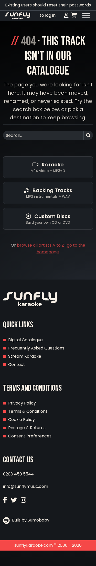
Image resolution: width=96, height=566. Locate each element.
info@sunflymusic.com (25, 486)
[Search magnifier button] (88, 135)
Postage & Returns (27, 428)
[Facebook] (5, 500)
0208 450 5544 (18, 474)
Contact (16, 364)
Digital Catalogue (25, 340)
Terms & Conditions (28, 411)
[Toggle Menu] (86, 16)
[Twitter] (14, 500)
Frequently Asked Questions (36, 348)
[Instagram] (23, 500)
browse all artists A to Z (40, 245)
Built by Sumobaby (30, 520)
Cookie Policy (21, 420)
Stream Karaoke (24, 356)
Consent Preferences (29, 436)
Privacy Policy (22, 403)
